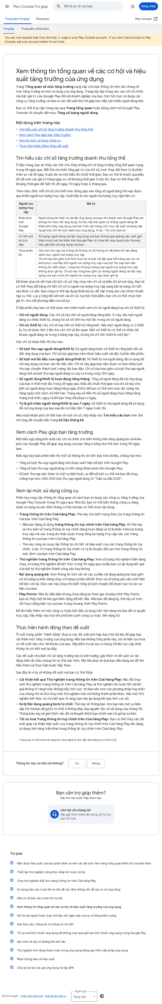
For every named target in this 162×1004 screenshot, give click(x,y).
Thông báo (42, 19)
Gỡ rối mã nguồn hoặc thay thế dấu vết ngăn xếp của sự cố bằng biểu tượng (66, 915)
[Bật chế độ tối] (102, 996)
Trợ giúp (16, 853)
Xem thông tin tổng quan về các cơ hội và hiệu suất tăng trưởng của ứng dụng (69, 907)
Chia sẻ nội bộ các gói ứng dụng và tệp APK (45, 968)
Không (96, 763)
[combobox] (93, 6)
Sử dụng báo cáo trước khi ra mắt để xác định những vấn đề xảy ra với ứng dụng (68, 889)
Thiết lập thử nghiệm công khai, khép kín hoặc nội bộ (51, 872)
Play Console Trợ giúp (30, 6)
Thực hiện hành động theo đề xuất (44, 146)
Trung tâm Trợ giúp (17, 19)
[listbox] (84, 996)
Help (54, 37)
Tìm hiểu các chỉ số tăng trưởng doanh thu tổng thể (56, 130)
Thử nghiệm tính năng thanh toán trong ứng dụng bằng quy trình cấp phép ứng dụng (72, 950)
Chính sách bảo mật (32, 996)
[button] (7, 6)
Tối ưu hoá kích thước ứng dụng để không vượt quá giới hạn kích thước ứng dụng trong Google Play (81, 933)
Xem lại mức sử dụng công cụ (40, 141)
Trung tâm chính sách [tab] (35, 28)
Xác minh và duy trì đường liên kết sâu (41, 941)
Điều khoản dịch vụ (55, 996)
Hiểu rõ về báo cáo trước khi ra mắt (40, 898)
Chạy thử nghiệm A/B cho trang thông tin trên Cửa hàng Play (56, 881)
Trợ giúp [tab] (9, 28)
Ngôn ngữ (80, 991)
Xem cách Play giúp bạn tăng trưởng (45, 135)
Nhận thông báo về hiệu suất (36, 959)
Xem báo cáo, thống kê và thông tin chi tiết (45, 924)
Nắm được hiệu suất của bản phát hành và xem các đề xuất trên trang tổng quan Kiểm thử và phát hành (84, 863)
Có (77, 763)
